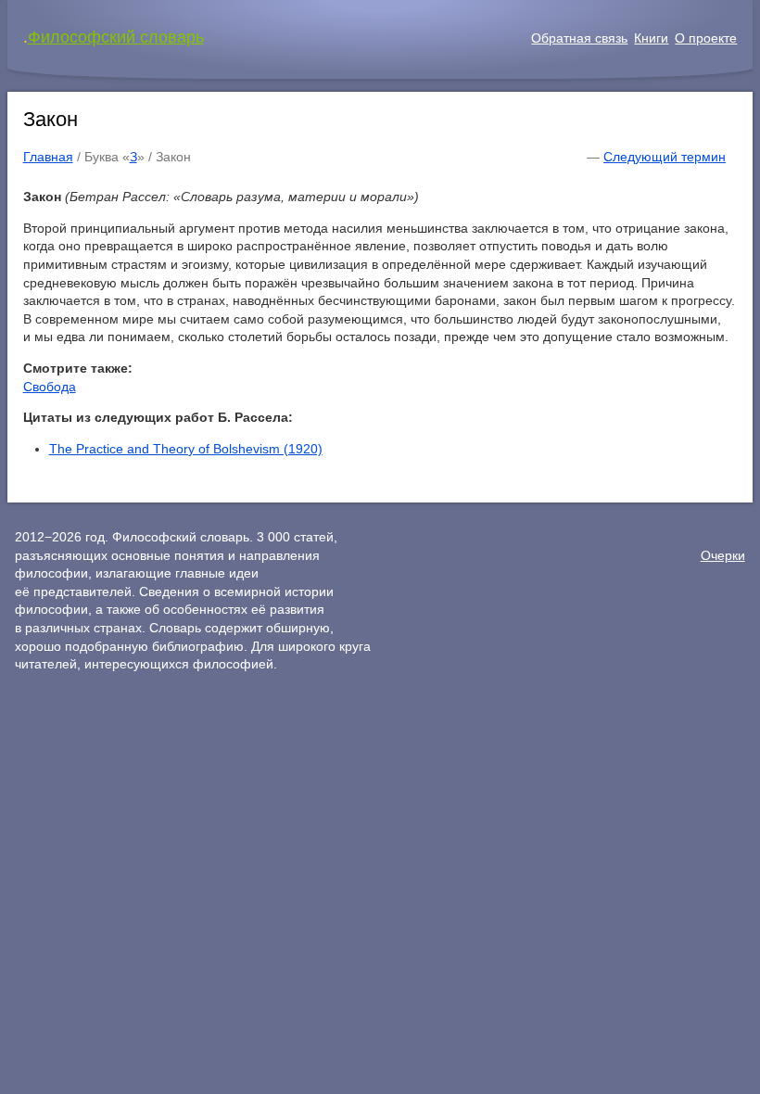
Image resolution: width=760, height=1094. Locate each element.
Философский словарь (116, 37)
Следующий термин (664, 156)
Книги (651, 38)
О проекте (706, 38)
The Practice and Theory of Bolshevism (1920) (186, 448)
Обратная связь (579, 38)
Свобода (49, 386)
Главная (48, 156)
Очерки (723, 555)
